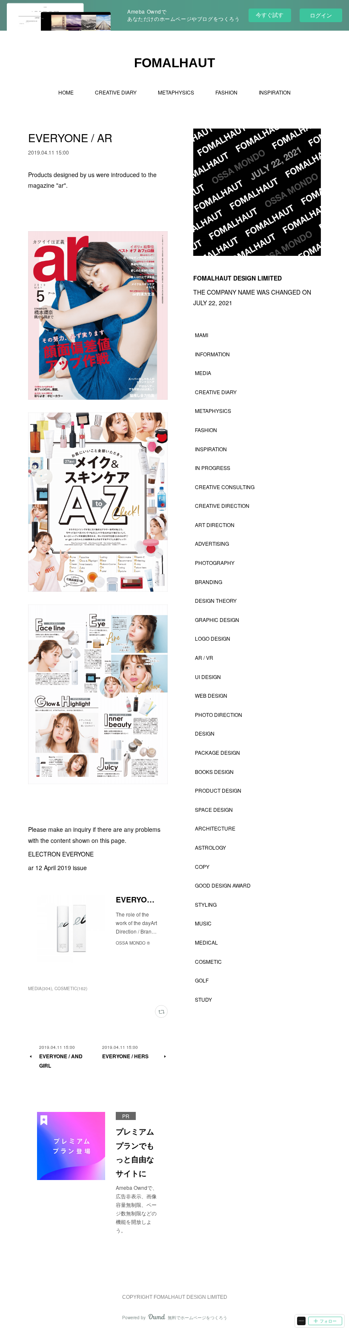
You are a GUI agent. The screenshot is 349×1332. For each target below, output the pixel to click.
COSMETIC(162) (70, 988)
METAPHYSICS (176, 92)
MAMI (201, 334)
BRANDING (208, 581)
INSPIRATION (275, 92)
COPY (202, 866)
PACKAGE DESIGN (217, 752)
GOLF (202, 980)
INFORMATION (212, 354)
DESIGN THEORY (216, 600)
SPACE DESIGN (214, 809)
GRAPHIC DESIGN (217, 619)
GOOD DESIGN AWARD (223, 885)
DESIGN (205, 733)
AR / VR (204, 657)
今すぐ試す (269, 15)
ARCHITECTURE (215, 828)
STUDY (203, 999)
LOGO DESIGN (212, 638)
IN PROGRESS (212, 467)
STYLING (206, 904)
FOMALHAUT (174, 63)
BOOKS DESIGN (214, 771)
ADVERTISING (212, 543)
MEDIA (203, 372)
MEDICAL (206, 942)
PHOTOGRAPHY (215, 562)
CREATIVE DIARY (116, 92)
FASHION (226, 92)
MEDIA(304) (40, 988)
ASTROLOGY (210, 847)
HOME (66, 92)
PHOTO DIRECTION (218, 714)
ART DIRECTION (215, 524)
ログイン (321, 15)
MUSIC (203, 923)
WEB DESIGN (211, 695)
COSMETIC (208, 961)
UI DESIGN (208, 676)
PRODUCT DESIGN (218, 790)
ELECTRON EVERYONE (61, 854)
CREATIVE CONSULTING (225, 486)
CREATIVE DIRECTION (222, 505)
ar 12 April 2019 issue (57, 867)
